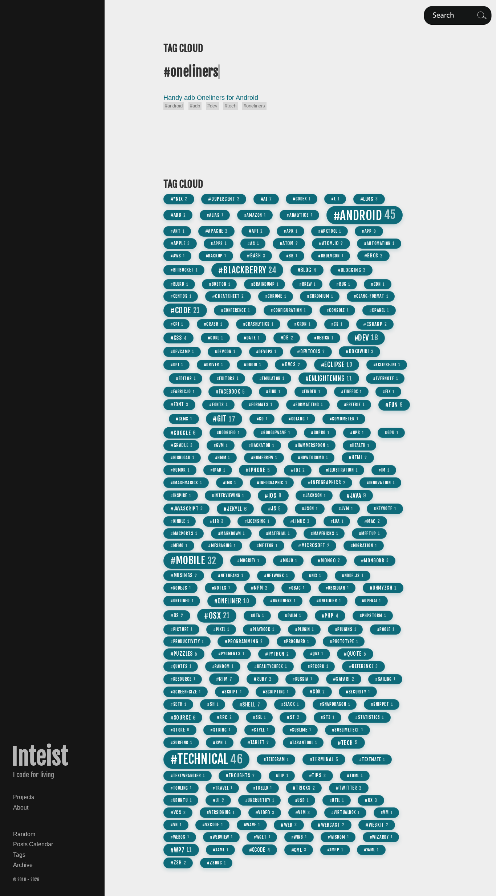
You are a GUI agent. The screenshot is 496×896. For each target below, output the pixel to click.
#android (174, 106)
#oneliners (254, 106)
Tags (19, 854)
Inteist (40, 756)
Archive (23, 865)
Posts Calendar (33, 844)
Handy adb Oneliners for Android (210, 97)
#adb (195, 106)
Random (24, 834)
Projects (23, 797)
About (20, 807)
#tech (230, 106)
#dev (212, 106)
